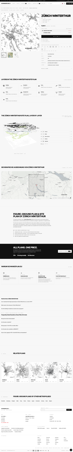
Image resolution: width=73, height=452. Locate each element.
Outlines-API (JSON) (63, 428)
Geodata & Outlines (18, 431)
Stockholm (3, 400)
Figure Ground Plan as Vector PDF (7, 431)
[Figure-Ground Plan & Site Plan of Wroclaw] (36, 372)
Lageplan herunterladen (5, 428)
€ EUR (68, 0)
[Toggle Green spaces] (41, 136)
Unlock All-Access (64, 251)
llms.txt (48, 428)
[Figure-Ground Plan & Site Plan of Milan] (50, 372)
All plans (3, 416)
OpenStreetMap (67, 197)
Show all (42, 143)
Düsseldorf (39, 442)
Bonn (47, 443)
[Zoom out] (70, 174)
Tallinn (17, 400)
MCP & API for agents (41, 428)
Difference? (69, 28)
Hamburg (39, 439)
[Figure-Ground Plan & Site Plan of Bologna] (65, 372)
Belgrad (50, 400)
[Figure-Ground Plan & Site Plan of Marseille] (7, 372)
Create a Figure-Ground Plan (19, 430)
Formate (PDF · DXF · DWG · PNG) (55, 421)
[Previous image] (1, 32)
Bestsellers (3, 420)
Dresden (47, 440)
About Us (27, 417)
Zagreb (33, 400)
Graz (56, 440)
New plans (3, 419)
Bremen (47, 439)
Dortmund (48, 437)
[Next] (71, 360)
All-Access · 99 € (5, 422)
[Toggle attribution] (70, 198)
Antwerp (42, 400)
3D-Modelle (52, 417)
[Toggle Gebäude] (41, 141)
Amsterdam (38, 400)
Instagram (27, 419)
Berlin (38, 437)
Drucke (51, 419)
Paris (64, 437)
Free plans (3, 417)
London (65, 439)
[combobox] (55, 4)
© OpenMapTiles (59, 197)
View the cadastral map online (6, 430)
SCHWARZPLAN (6, 3)
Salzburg (56, 442)
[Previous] (68, 360)
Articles (33, 417)
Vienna (25, 400)
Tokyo (21, 400)
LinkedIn (26, 421)
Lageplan (51, 416)
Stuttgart (13, 400)
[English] (62, 3)
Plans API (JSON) (54, 428)
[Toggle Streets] (41, 138)
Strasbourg (8, 400)
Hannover (48, 442)
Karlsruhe (56, 437)
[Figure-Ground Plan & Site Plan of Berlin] (22, 372)
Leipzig (39, 443)
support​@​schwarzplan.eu (61, 0)
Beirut (47, 400)
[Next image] (39, 32)
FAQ (30, 417)
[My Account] (65, 4)
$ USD (71, 0)
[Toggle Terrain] (41, 131)
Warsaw (28, 400)
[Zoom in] (70, 172)
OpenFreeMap (55, 197)
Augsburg (56, 439)
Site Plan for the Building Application (17, 428)
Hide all (46, 143)
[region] (36, 185)
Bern (56, 443)
